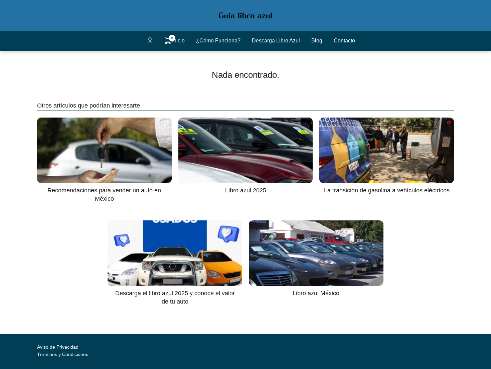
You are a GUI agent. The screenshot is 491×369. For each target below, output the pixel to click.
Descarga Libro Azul (276, 40)
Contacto (344, 40)
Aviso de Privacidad (57, 347)
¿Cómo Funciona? (218, 40)
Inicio (178, 40)
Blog (316, 40)
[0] (168, 43)
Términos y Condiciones (62, 354)
